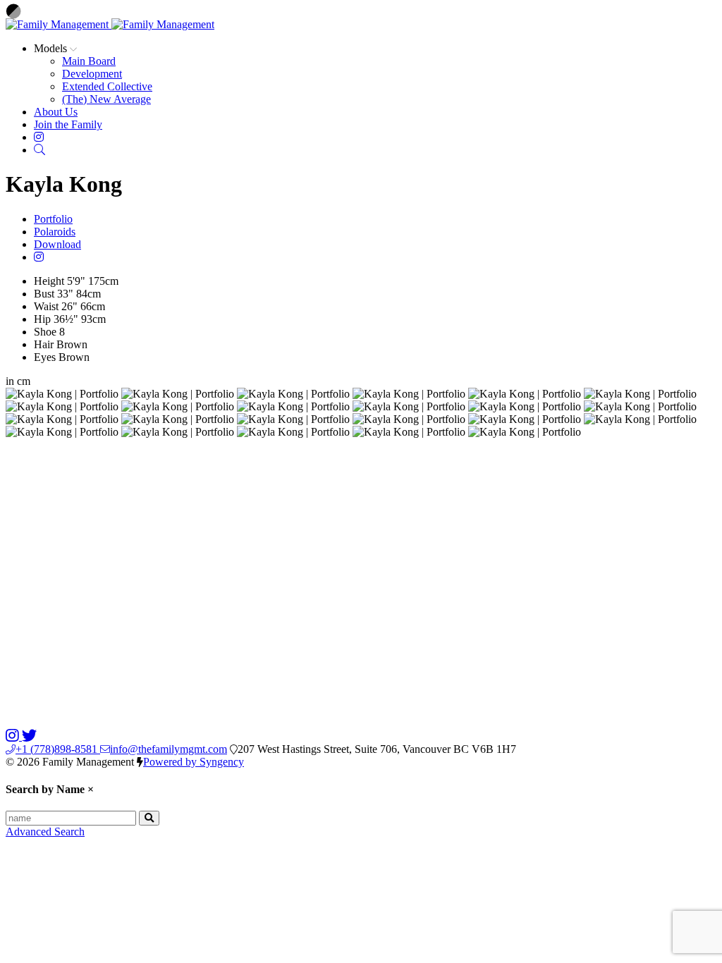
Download (57, 244)
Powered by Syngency (193, 762)
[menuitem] (89, 61)
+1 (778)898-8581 (58, 749)
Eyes (45, 357)
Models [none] (52, 48)
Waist (46, 306)
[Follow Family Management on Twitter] (29, 736)
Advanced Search (45, 832)
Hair (44, 344)
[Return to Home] (110, 24)
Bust (44, 294)
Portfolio (53, 219)
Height (49, 281)
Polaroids (54, 232)
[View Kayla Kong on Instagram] (39, 257)
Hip (42, 319)
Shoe (45, 332)
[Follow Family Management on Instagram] (14, 736)
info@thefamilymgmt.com (168, 749)
